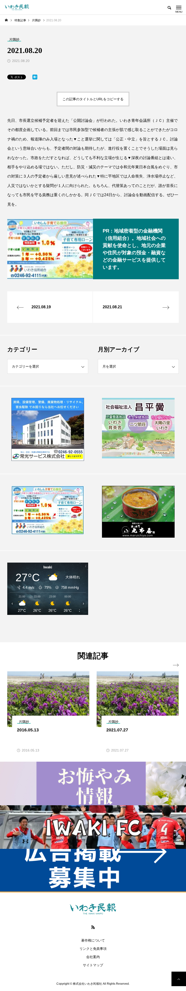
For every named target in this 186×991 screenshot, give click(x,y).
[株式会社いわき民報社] (17, 7)
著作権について (93, 940)
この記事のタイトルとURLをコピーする (93, 99)
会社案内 (93, 957)
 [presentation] (176, 665)
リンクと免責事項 (93, 948)
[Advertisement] (138, 596)
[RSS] (93, 927)
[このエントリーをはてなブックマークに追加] (34, 78)
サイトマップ (93, 965)
